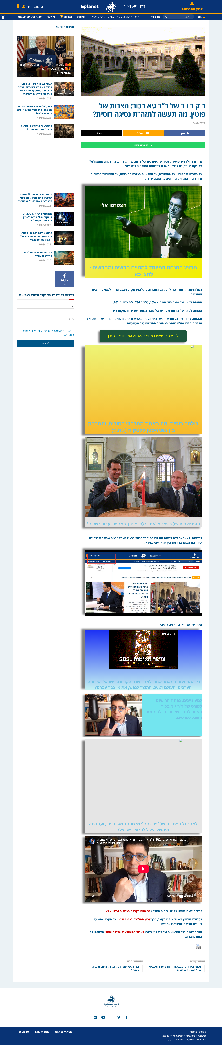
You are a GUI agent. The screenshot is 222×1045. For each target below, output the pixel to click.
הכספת (66, 17)
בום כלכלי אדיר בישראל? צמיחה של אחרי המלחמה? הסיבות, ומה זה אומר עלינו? (34, 110)
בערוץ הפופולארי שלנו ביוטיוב (124, 932)
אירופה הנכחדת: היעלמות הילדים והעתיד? (38, 254)
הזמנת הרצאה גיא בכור (30, 16)
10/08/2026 (44, 260)
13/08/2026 (44, 225)
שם (72, 306)
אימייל (71, 318)
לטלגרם (81, 16)
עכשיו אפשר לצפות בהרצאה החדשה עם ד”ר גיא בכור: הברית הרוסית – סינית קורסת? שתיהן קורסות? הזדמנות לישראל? (35, 89)
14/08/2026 (44, 205)
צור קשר (155, 16)
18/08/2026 (44, 118)
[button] (143, 336)
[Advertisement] (45, 165)
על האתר (24, 1032)
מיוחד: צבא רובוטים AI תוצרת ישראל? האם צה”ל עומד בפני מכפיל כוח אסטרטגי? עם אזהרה (35, 198)
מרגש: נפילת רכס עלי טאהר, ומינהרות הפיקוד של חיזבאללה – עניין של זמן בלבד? (35, 236)
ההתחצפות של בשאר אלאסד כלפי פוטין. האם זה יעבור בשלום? (143, 524)
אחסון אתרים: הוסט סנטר (196, 1039)
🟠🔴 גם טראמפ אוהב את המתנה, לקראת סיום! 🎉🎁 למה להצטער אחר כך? (45, 66)
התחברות (35, 6)
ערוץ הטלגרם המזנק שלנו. (134, 919)
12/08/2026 (44, 244)
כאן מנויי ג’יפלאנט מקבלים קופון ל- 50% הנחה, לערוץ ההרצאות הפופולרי (37, 217)
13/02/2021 (198, 123)
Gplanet (202, 1035)
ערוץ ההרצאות (192, 8)
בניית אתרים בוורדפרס (176, 1039)
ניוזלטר (51, 16)
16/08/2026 (44, 134)
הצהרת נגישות (63, 1032)
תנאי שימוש (42, 1032)
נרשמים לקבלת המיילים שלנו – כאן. (126, 911)
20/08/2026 (44, 98)
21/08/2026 (64, 73)
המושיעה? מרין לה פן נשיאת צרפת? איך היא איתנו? (36, 127)
